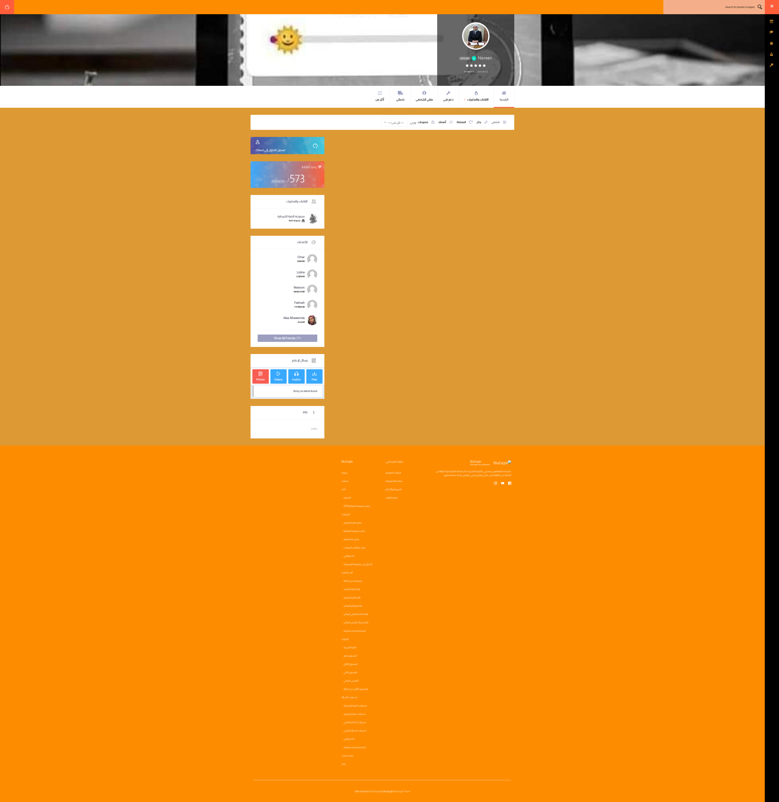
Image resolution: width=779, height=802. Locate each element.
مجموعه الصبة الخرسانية (291, 216)
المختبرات (345, 514)
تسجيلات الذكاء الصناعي (354, 722)
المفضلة (461, 122)
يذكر (479, 122)
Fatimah (299, 302)
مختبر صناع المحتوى (352, 522)
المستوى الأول (350, 664)
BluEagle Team (402, 791)
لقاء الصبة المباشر (351, 589)
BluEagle (375, 791)
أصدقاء (442, 122)
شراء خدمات (347, 755)
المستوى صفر (350, 655)
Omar (301, 257)
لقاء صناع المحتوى (351, 597)
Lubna (301, 272)
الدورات (345, 639)
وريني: (413, 122)
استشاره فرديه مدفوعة (354, 630)
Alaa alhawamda (294, 318)
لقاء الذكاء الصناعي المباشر (355, 614)
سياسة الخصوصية (394, 481)
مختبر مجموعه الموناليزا (354, 531)
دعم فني (448, 99)
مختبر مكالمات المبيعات (354, 547)
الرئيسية (504, 99)
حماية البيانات (391, 497)
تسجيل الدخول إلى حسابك (270, 150)
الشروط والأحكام (393, 489)
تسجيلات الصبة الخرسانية (355, 705)
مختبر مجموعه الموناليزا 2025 (356, 506)
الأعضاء (347, 497)
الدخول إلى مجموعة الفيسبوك (357, 564)
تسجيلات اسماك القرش (354, 730)
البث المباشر (347, 572)
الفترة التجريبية (349, 647)
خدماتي (400, 99)
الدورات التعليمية (393, 472)
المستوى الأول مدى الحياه (355, 689)
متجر (343, 763)
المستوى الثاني (350, 672)
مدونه (344, 472)
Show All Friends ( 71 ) (287, 338)
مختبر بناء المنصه (351, 539)
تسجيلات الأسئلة (349, 697)
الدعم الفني (348, 555)
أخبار (343, 489)
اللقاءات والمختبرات (476, 99)
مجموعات (423, 122)
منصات (345, 481)
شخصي (496, 122)
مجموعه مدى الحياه (352, 580)
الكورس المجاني (350, 680)
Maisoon (299, 287)
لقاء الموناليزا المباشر (352, 605)
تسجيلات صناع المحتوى (354, 714)
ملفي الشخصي (424, 99)
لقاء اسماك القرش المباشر (355, 622)
